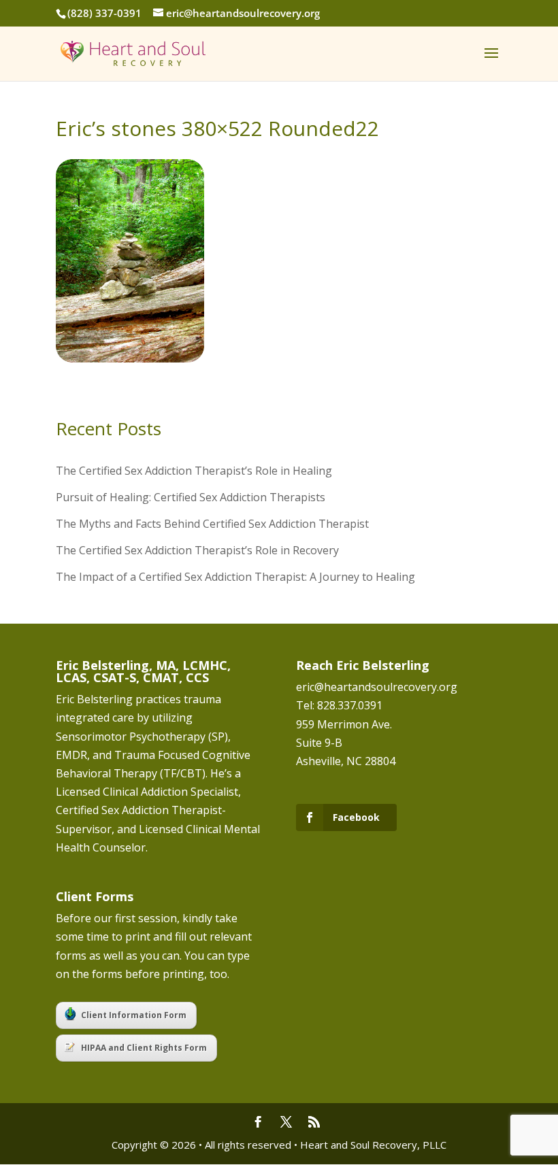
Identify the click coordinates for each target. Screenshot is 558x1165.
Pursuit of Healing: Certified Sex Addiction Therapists (190, 497)
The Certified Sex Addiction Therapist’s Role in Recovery (197, 550)
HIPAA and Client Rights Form (144, 1047)
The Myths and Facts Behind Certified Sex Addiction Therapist (212, 523)
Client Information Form (133, 1015)
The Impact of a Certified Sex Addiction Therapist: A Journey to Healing (235, 576)
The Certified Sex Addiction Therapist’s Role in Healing (194, 470)
